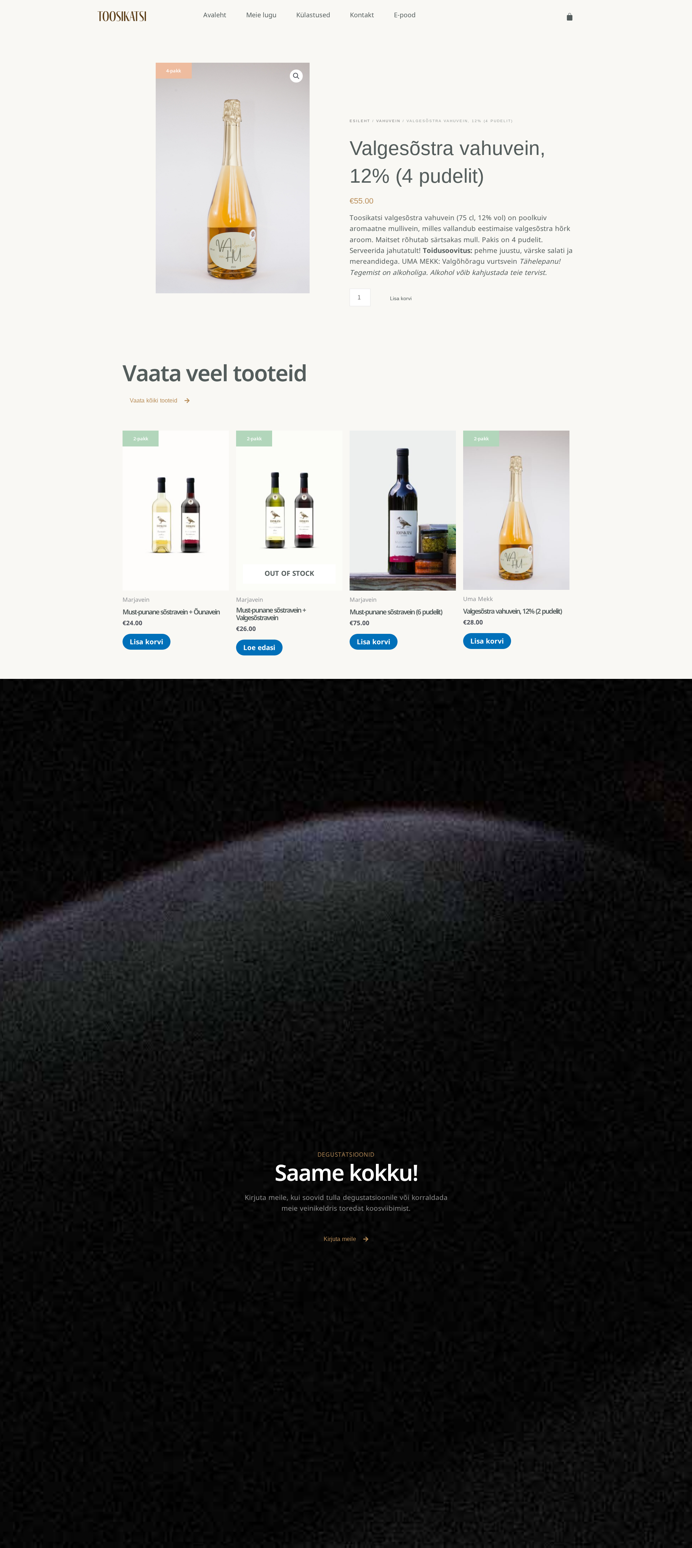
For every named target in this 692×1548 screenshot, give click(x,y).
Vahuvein (388, 121)
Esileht (360, 121)
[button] (296, 76)
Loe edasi (259, 647)
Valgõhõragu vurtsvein (479, 261)
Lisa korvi (401, 298)
